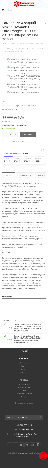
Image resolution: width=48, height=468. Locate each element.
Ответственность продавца (24, 403)
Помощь (24, 380)
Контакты (24, 369)
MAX (21, 444)
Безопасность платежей (24, 394)
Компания (24, 358)
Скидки (24, 390)
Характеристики (25, 175)
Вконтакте (9, 444)
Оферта (24, 397)
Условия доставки (24, 387)
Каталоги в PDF (24, 372)
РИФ (15, 109)
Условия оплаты (24, 384)
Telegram (15, 444)
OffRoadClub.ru (32, 444)
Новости (24, 366)
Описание (8, 175)
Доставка (41, 175)
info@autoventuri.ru (26, 429)
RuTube (26, 444)
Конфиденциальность (24, 400)
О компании (24, 363)
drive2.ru (38, 444)
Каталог (24, 351)
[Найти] (43, 10)
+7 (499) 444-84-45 (24, 425)
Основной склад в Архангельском (14, 125)
